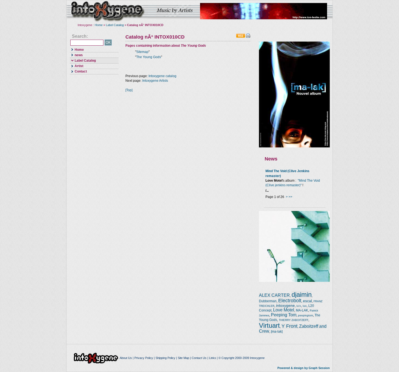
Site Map (183, 358)
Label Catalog (115, 25)
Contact (78, 71)
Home (99, 25)
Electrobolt (289, 300)
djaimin (302, 294)
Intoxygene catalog (162, 76)
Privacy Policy (143, 358)
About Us (126, 358)
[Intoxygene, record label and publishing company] (96, 358)
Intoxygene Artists (155, 81)
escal (307, 301)
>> (290, 197)
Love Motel (283, 310)
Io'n (298, 305)
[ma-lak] (277, 331)
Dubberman (268, 301)
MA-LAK (302, 310)
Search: (80, 36)
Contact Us (199, 358)
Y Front (289, 326)
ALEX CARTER (274, 295)
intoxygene (107, 11)
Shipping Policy (165, 358)
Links (212, 358)
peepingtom (305, 315)
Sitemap (142, 52)
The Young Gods (148, 57)
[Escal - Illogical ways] (294, 281)
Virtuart (269, 325)
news (76, 54)
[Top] (128, 90)
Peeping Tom (283, 315)
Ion (305, 305)
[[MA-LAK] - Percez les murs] (294, 146)
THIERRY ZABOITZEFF (293, 320)
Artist (76, 66)
